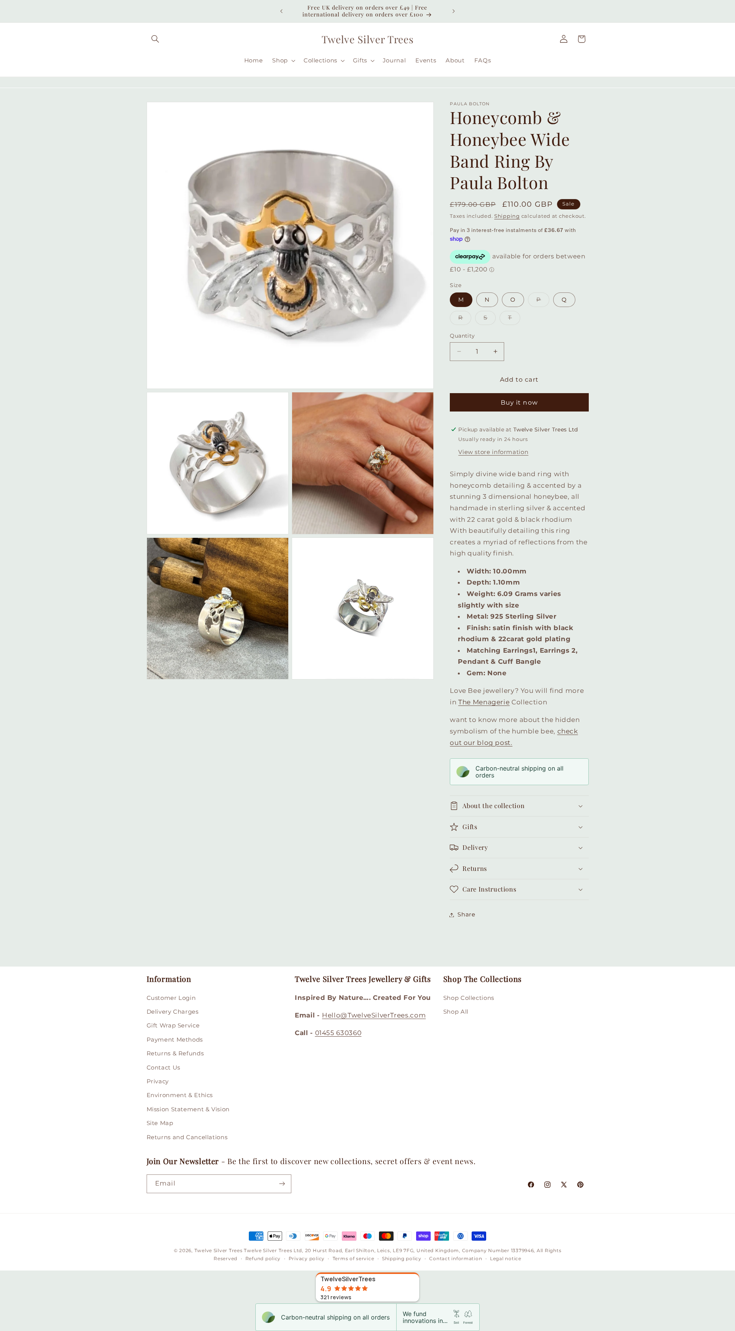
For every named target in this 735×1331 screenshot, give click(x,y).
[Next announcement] (453, 11)
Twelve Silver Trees (218, 1250)
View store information (493, 451)
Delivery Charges (173, 1011)
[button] (155, 39)
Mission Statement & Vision (188, 1109)
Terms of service (353, 1258)
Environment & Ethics (180, 1095)
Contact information (455, 1258)
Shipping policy (401, 1258)
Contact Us (163, 1067)
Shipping (507, 216)
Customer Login (171, 997)
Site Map (160, 1123)
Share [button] (466, 914)
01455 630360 (338, 1033)
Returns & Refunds (175, 1053)
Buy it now (519, 402)
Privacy (158, 1081)
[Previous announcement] (281, 11)
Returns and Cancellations (187, 1136)
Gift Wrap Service (173, 1025)
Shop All (456, 1011)
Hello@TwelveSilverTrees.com (374, 1015)
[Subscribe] (282, 1183)
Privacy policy (307, 1258)
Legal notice (505, 1258)
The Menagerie (484, 702)
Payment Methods (175, 1039)
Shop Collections (468, 997)
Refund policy (263, 1258)
